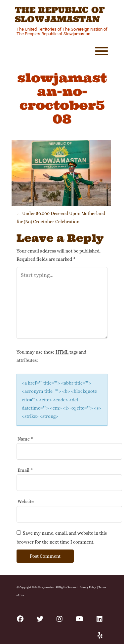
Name (25, 439)
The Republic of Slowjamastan (60, 15)
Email (25, 470)
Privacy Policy (88, 587)
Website (26, 501)
